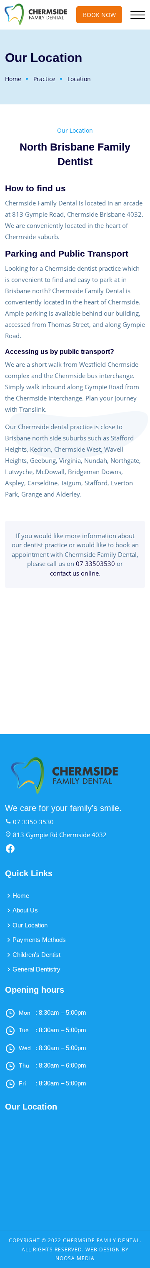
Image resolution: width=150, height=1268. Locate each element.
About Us (25, 910)
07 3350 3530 (32, 822)
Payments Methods (39, 939)
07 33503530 (95, 563)
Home (13, 79)
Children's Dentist (36, 954)
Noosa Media (75, 1258)
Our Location (30, 925)
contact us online (74, 573)
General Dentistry (36, 969)
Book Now (99, 15)
